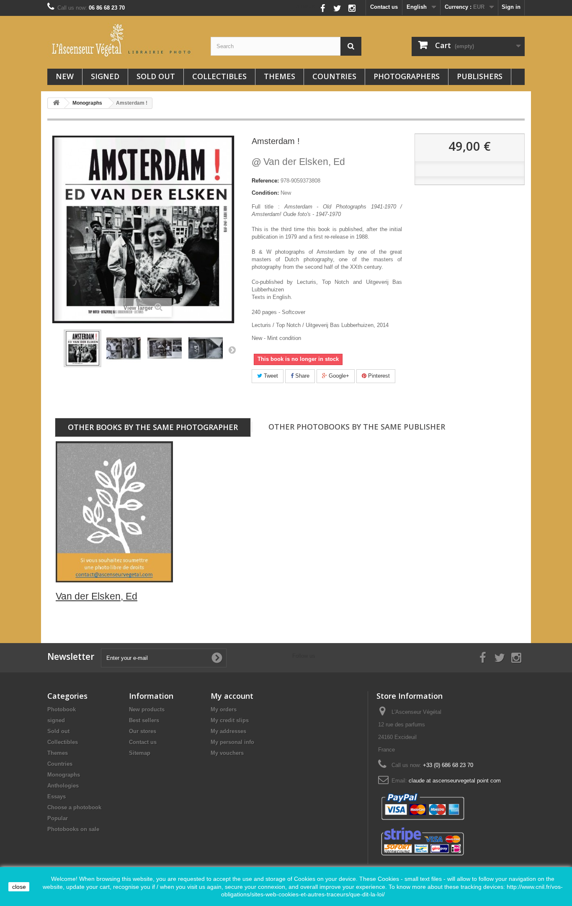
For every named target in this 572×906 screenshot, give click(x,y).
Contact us (384, 7)
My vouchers (227, 753)
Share (301, 376)
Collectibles (219, 76)
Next (232, 349)
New (65, 76)
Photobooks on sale (73, 829)
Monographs (63, 775)
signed (105, 76)
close (19, 886)
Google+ (338, 376)
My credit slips (230, 720)
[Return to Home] (56, 103)
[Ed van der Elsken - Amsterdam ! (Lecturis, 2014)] (82, 348)
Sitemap (139, 753)
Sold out (156, 76)
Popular (57, 818)
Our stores (142, 731)
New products (147, 709)
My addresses (228, 731)
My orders (224, 709)
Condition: (265, 193)
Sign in (511, 7)
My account (232, 696)
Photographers (407, 76)
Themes (279, 76)
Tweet (270, 376)
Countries (334, 76)
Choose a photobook (74, 807)
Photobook (61, 709)
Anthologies (63, 785)
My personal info (232, 742)
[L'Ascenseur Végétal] (122, 40)
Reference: (265, 181)
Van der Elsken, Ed (298, 161)
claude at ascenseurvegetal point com (455, 780)
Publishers (479, 76)
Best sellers (144, 720)
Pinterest (378, 376)
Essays (56, 796)
